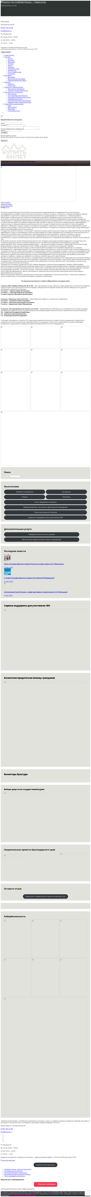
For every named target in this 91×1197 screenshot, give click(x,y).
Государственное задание (17, 96)
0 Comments (5, 206)
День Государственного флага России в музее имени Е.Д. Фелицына (34, 564)
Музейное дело (13, 69)
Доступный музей (14, 72)
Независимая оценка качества (19, 102)
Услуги (10, 59)
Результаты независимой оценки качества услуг (45, 896)
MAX (9, 106)
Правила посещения (24, 492)
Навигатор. (40, 2)
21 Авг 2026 (8, 595)
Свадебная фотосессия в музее (42, 534)
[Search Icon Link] (5, 113)
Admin (8, 202)
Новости (7, 82)
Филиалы (11, 62)
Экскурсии (66, 492)
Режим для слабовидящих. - (18, 2)
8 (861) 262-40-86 (7, 28)
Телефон (4, 125)
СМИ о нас (11, 85)
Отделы (11, 64)
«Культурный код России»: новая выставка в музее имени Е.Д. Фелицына (35, 592)
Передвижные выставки (17, 80)
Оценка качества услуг (45, 1165)
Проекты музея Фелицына (18, 90)
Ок (10, 1195)
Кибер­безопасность (15, 99)
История (11, 60)
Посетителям (9, 55)
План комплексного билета (45, 512)
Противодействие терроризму (19, 101)
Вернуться (4, 140)
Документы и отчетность (13, 92)
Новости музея (6, 204)
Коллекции (12, 70)
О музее (7, 57)
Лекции (11, 67)
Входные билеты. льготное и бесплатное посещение (45, 507)
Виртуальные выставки (16, 79)
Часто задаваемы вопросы (45, 502)
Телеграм (11, 109)
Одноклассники (14, 111)
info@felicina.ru (6, 31)
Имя (3, 123)
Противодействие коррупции (19, 97)
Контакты (11, 74)
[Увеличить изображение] (84, 909)
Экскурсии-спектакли (16, 89)
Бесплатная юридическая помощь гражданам (41, 540)
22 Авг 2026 (8, 567)
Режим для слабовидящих (47, 1184)
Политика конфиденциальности (23, 1195)
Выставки (8, 75)
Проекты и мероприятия (13, 87)
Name (3, 130)
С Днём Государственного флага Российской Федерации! (29, 578)
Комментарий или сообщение (12, 129)
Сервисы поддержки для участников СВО (45, 518)
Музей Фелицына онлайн (14, 104)
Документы (12, 94)
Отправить (4, 132)
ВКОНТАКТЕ (12, 107)
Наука (10, 65)
